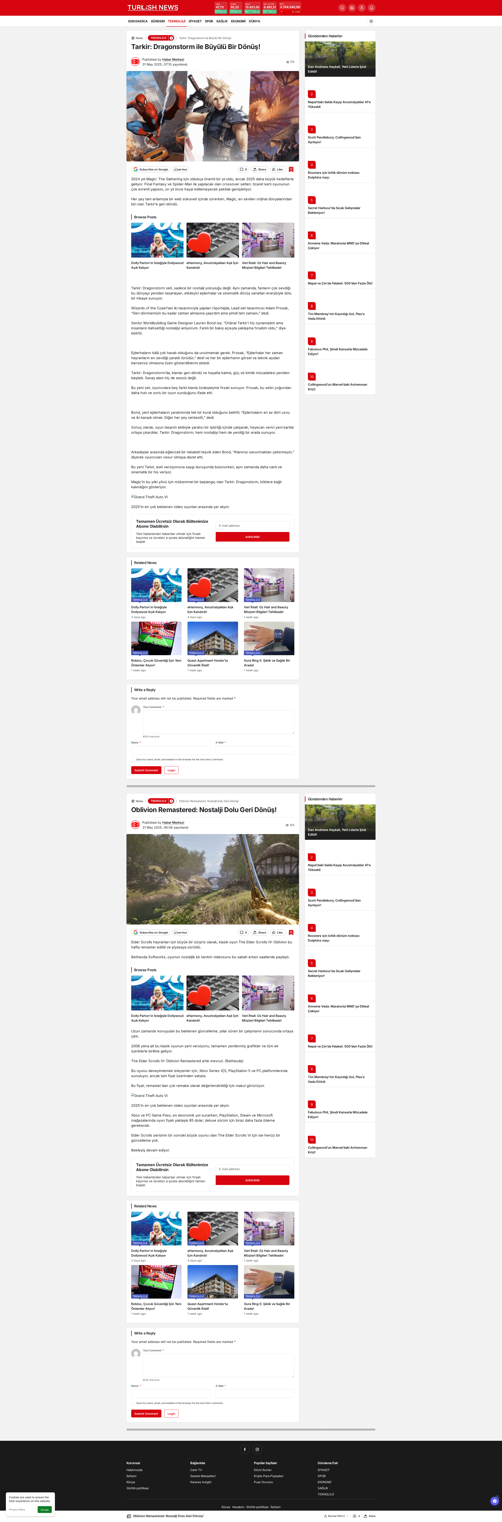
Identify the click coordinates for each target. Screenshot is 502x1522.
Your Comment (153, 707)
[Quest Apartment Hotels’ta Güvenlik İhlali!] (212, 647)
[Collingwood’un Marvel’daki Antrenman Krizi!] (340, 376)
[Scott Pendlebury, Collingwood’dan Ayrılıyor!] (340, 129)
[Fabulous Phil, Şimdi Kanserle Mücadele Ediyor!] (340, 341)
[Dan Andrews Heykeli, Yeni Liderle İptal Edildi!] (340, 59)
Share (372, 1516)
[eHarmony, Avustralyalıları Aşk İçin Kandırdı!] (212, 246)
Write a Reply (145, 690)
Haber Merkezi (173, 59)
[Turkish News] (152, 7)
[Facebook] (244, 1449)
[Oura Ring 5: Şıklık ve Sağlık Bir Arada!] (269, 647)
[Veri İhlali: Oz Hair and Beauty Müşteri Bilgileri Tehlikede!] (268, 246)
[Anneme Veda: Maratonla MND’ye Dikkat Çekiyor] (340, 235)
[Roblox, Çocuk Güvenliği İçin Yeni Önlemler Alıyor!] (156, 647)
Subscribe (252, 536)
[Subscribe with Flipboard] (180, 169)
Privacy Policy (17, 1509)
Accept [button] (45, 1509)
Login (171, 770)
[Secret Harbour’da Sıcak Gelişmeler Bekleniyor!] (340, 200)
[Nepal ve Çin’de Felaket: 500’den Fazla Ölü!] (340, 271)
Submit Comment (146, 770)
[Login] (362, 8)
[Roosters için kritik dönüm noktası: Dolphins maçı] (340, 165)
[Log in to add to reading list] (291, 169)
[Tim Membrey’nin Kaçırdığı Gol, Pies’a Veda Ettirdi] (340, 306)
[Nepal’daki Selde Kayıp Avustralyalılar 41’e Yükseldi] (340, 94)
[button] (352, 8)
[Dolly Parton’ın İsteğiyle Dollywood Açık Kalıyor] (157, 246)
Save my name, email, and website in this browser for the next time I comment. (179, 759)
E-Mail (221, 742)
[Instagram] (257, 1449)
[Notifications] (372, 8)
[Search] (342, 8)
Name (136, 742)
